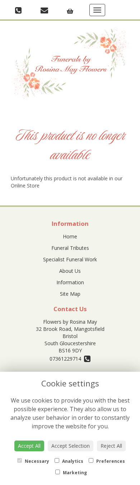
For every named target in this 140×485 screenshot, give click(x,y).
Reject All (111, 445)
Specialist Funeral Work (70, 259)
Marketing (74, 473)
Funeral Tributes (70, 247)
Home (70, 236)
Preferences (110, 461)
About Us (70, 270)
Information (70, 282)
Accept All (29, 445)
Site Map (70, 293)
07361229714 (67, 358)
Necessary (36, 461)
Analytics (72, 461)
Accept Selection (70, 445)
